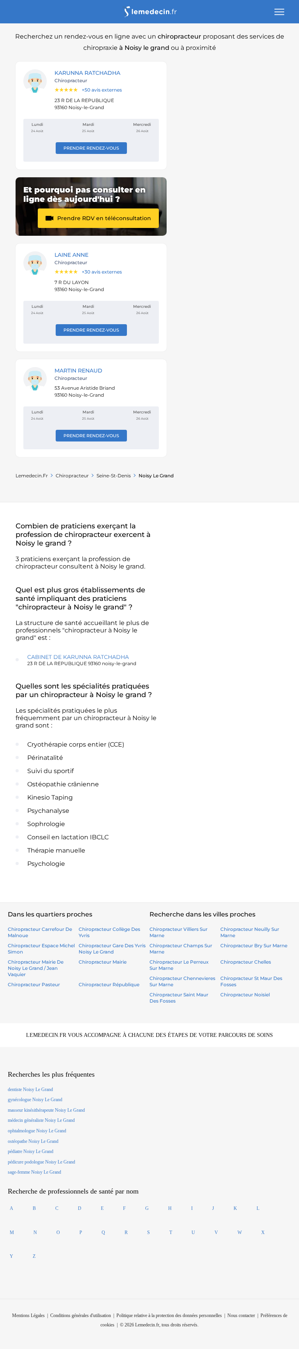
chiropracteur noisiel (245, 995)
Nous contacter (241, 1315)
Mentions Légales (28, 1315)
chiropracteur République (109, 984)
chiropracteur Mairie (103, 962)
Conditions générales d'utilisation (80, 1315)
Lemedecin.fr (32, 476)
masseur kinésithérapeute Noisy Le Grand (46, 1110)
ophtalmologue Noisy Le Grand (37, 1131)
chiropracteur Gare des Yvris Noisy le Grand (112, 949)
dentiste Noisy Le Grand (30, 1089)
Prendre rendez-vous (91, 148)
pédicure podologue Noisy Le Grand (41, 1162)
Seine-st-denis (114, 476)
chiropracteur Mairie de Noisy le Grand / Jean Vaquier (35, 968)
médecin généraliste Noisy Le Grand (41, 1120)
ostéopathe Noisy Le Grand (33, 1141)
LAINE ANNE (71, 254)
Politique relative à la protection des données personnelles (169, 1315)
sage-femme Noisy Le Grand (34, 1172)
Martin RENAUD (78, 370)
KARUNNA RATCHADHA (87, 72)
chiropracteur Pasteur (34, 984)
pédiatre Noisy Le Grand (30, 1151)
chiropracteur (72, 476)
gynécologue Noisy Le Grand (35, 1099)
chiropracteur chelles (245, 962)
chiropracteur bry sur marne (253, 945)
